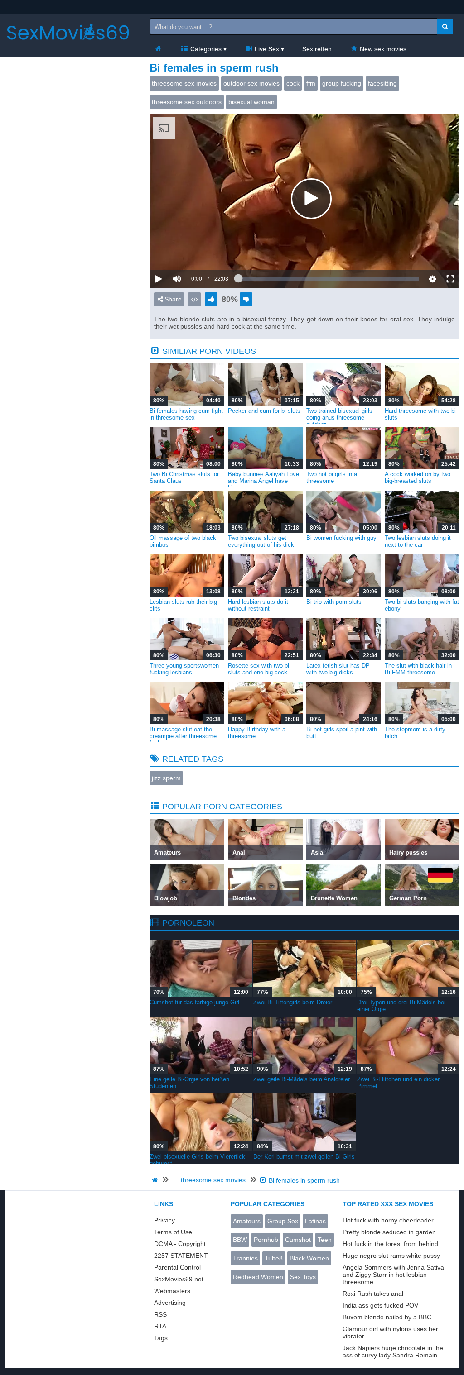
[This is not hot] (246, 299)
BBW (240, 1239)
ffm (310, 83)
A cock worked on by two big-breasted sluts (417, 477)
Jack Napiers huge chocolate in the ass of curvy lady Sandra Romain (393, 1351)
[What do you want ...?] (445, 26)
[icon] (158, 49)
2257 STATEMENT (181, 1255)
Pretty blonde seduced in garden (389, 1232)
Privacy (164, 1220)
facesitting (382, 83)
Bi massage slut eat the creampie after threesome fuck (183, 736)
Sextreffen (317, 49)
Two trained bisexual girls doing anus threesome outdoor (339, 417)
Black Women (309, 1258)
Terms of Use (173, 1232)
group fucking (341, 83)
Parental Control (177, 1267)
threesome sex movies (184, 83)
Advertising (170, 1302)
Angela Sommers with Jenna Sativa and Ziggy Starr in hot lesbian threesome (393, 1274)
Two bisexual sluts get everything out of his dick (261, 541)
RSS (160, 1314)
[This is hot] (211, 299)
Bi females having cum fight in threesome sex (186, 414)
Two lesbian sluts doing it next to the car (418, 541)
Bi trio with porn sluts (334, 601)
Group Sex (282, 1221)
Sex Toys (303, 1276)
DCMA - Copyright (180, 1243)
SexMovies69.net (178, 1279)
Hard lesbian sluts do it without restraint (258, 605)
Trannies (245, 1258)
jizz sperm (166, 778)
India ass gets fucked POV (380, 1305)
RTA (160, 1326)
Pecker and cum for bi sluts (264, 410)
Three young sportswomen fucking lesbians (184, 669)
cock (293, 83)
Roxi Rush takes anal (373, 1293)
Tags (161, 1338)
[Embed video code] (194, 299)
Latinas (315, 1221)
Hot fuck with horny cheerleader (388, 1220)
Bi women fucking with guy (341, 538)
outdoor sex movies (251, 83)
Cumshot (298, 1239)
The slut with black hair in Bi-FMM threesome (418, 669)
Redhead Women (258, 1276)
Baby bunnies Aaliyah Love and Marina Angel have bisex (263, 481)
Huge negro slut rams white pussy (391, 1255)
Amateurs (247, 1221)
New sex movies (382, 49)
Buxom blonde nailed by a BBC (387, 1317)
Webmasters (172, 1290)
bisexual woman (251, 101)
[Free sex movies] (68, 47)
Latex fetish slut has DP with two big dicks (338, 669)
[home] (156, 1180)
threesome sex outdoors (187, 101)
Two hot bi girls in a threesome (331, 477)
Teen (325, 1239)
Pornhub (266, 1239)
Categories (205, 49)
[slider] (192, 250)
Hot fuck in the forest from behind (390, 1243)
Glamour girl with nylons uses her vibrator (390, 1332)
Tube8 (274, 1258)
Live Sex (266, 49)
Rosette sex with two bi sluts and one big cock (258, 669)
